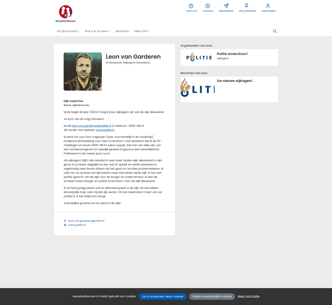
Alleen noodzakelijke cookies (212, 296)
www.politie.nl (105, 130)
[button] (68, 31)
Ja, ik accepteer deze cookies (162, 296)
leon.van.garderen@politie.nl (91, 126)
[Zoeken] (274, 31)
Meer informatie (249, 296)
